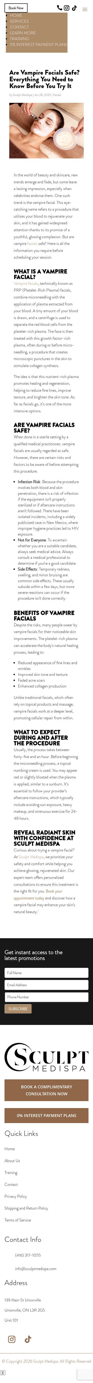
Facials (57, 95)
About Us (12, 1161)
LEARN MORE (23, 33)
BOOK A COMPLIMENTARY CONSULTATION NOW (46, 1090)
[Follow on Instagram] (67, 8)
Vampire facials (26, 283)
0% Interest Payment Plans (46, 1115)
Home (10, 1149)
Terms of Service (18, 1220)
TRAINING (19, 39)
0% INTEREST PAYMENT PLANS (38, 45)
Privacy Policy (16, 1196)
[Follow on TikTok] (74, 8)
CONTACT (19, 27)
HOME (16, 15)
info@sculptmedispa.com (35, 1269)
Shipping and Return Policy (26, 1208)
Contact (11, 1184)
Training (11, 1173)
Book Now (16, 8)
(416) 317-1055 (28, 1255)
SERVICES (19, 21)
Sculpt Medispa (22, 95)
